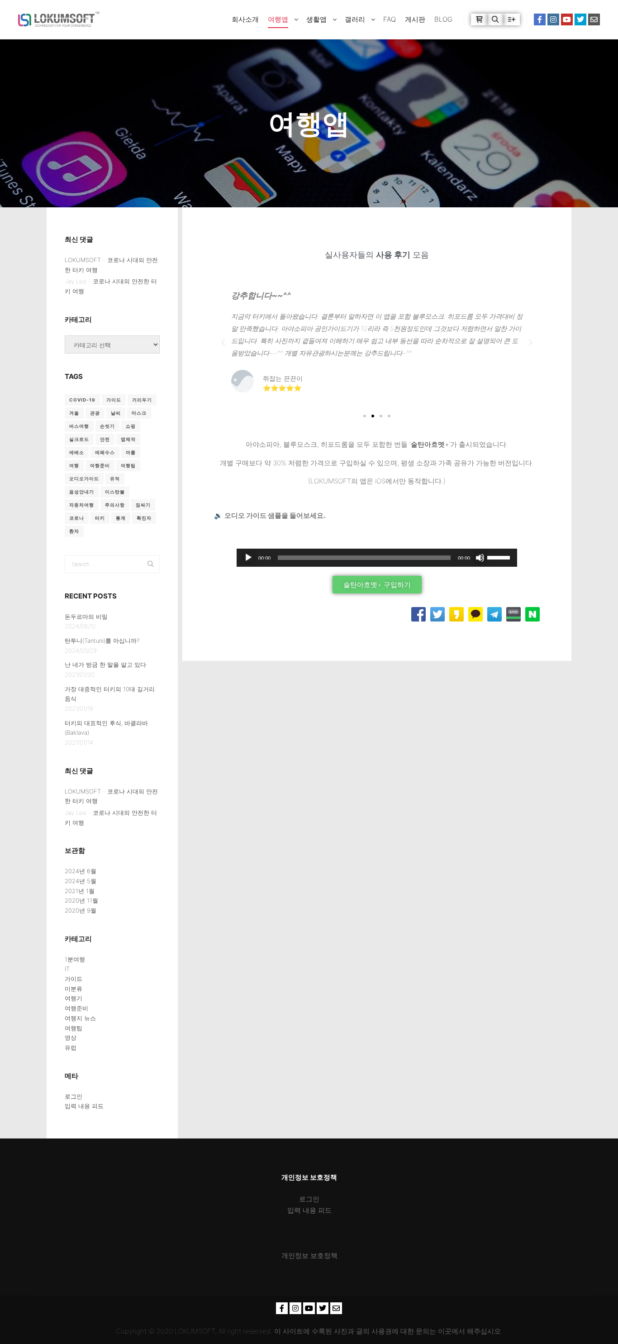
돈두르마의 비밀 (86, 616)
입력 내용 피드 (84, 1106)
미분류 (73, 988)
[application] (377, 558)
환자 (74, 531)
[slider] (500, 557)
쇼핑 (131, 426)
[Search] (495, 19)
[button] (223, 342)
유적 (115, 478)
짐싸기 (143, 504)
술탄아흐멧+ (430, 444)
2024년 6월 (80, 871)
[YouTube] (567, 19)
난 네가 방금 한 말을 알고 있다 (105, 664)
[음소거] (480, 557)
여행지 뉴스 (80, 1018)
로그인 (73, 1096)
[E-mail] (594, 19)
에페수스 (105, 452)
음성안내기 (81, 491)
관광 (95, 413)
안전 (105, 439)
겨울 (74, 413)
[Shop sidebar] (479, 19)
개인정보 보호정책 (309, 1255)
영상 (70, 1037)
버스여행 (79, 426)
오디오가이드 (84, 478)
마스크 (139, 413)
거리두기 (142, 399)
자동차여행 (81, 504)
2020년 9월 (80, 910)
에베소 (76, 452)
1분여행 (75, 959)
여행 (74, 465)
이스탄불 (115, 491)
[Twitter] (580, 19)
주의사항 (115, 504)
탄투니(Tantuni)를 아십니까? (102, 640)
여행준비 (100, 465)
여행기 (73, 998)
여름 (131, 452)
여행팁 (128, 465)
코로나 (76, 518)
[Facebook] (540, 19)
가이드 (113, 399)
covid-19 (82, 399)
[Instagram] (553, 19)
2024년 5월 (80, 881)
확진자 (144, 518)
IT (67, 968)
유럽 (70, 1047)
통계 (121, 518)
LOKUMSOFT (83, 259)
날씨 (116, 413)
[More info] (512, 19)
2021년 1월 (80, 890)
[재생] (248, 557)
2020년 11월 (81, 900)
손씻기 (107, 426)
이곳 (445, 1331)
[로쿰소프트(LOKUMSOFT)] (59, 19)
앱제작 (128, 439)
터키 (100, 518)
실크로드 (79, 439)
